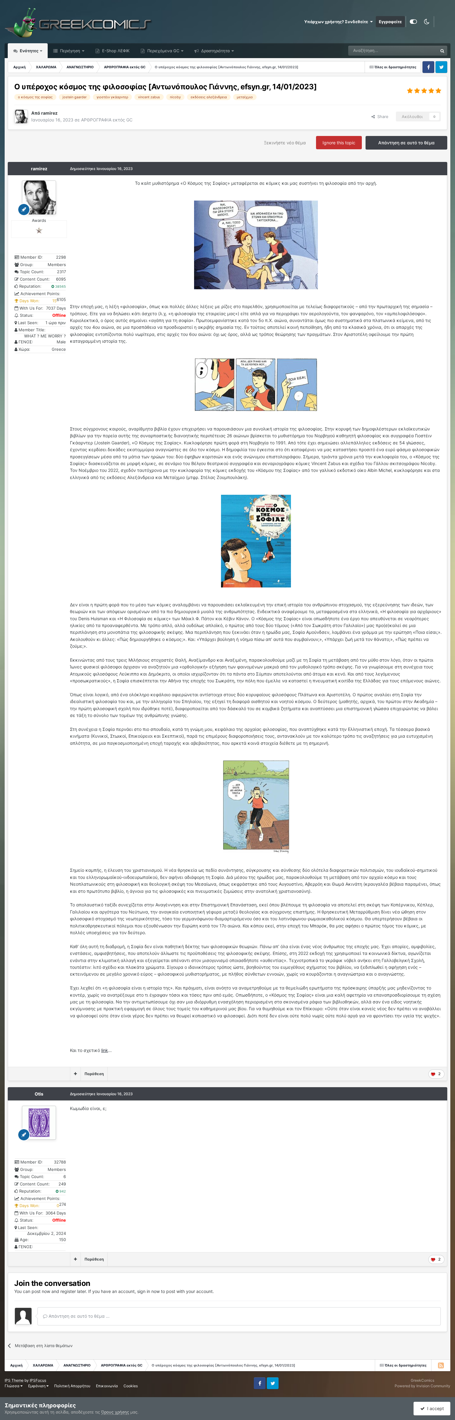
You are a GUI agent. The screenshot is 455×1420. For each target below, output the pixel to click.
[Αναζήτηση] (442, 51)
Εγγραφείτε (390, 21)
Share (381, 116)
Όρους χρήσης (115, 1411)
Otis (39, 1093)
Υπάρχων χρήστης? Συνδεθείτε (337, 21)
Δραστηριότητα (215, 50)
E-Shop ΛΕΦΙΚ (115, 50)
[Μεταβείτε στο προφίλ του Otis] (39, 1123)
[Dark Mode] (426, 21)
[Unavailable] (256, 244)
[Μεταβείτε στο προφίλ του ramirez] (21, 116)
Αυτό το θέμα (417, 50)
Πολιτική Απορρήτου (72, 1386)
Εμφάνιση (37, 1386)
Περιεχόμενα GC (162, 50)
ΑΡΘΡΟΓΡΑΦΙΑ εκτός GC (106, 119)
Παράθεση (94, 1073)
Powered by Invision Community (422, 1386)
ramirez (39, 168)
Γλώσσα (12, 1386)
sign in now (148, 1291)
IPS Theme (14, 1380)
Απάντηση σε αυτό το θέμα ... (78, 1316)
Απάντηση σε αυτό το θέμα (406, 142)
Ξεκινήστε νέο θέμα (285, 142)
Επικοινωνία (107, 1386)
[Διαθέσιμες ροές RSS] (440, 1365)
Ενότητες (29, 50)
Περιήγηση (69, 50)
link (104, 1050)
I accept (434, 1408)
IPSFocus (38, 1380)
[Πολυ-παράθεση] (75, 1074)
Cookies (131, 1386)
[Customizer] (413, 21)
